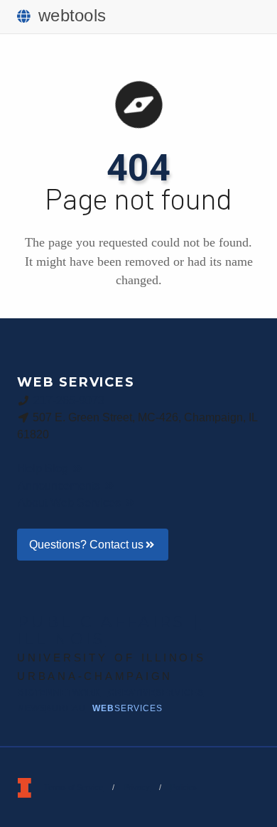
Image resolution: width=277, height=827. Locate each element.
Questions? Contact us (86, 545)
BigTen (59, 693)
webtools (72, 15)
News (51, 708)
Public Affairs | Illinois (108, 630)
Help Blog (44, 469)
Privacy (137, 787)
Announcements (60, 486)
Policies (183, 787)
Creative (155, 693)
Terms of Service (73, 787)
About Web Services (71, 503)
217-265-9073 (68, 400)
